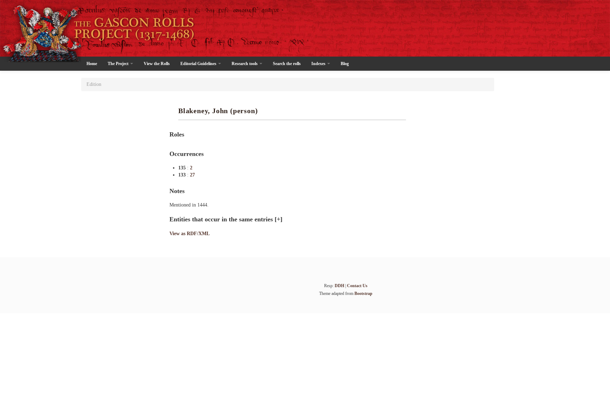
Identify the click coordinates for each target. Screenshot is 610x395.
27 (192, 175)
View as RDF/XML (189, 233)
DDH (339, 285)
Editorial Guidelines (198, 64)
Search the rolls (287, 64)
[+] (278, 219)
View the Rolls (157, 64)
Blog (345, 64)
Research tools (245, 64)
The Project (119, 64)
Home (91, 64)
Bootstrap (363, 293)
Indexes (319, 64)
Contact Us (357, 285)
